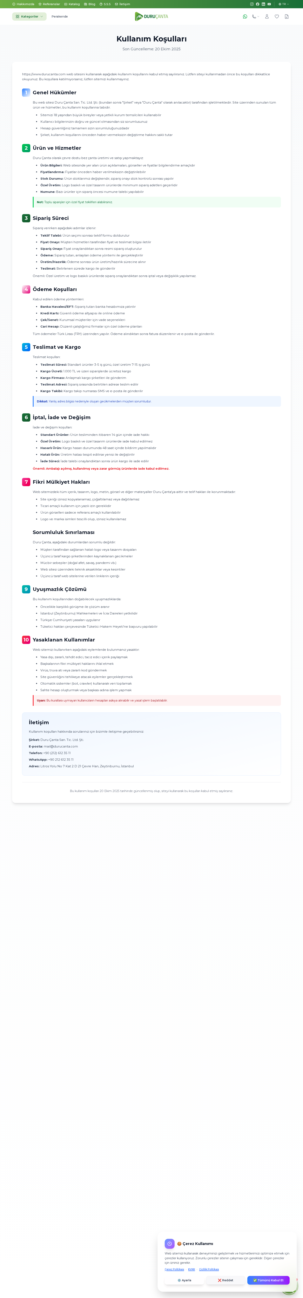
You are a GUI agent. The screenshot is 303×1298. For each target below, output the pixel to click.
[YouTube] (269, 4)
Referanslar (51, 4)
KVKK (191, 1269)
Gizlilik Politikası (209, 1269)
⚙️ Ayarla (184, 1280)
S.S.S (107, 4)
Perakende (60, 16)
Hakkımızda (25, 4)
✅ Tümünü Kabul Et (268, 1280)
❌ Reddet (225, 1280)
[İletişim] (255, 16)
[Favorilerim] (277, 16)
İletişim (124, 4)
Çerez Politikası (174, 1269)
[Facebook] (257, 4)
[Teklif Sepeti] (287, 16)
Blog (91, 4)
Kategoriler (29, 16)
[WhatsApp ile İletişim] (245, 16)
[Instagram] (252, 4)
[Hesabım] (267, 16)
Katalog (74, 4)
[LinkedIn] (263, 4)
